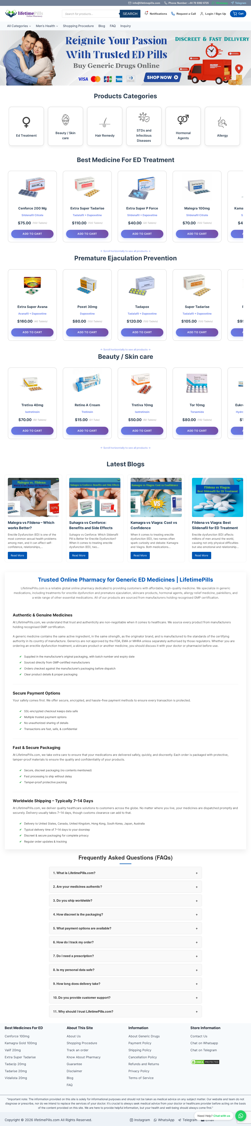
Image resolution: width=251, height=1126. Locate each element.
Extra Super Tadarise (87, 208)
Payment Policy (139, 1043)
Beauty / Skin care (65, 135)
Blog (101, 26)
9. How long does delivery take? (125, 983)
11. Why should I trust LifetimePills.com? (125, 1011)
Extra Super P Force (142, 208)
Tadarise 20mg (16, 1071)
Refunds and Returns (143, 1064)
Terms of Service (141, 1078)
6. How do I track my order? (125, 942)
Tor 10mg (197, 405)
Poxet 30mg (87, 307)
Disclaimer (74, 1071)
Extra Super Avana (32, 307)
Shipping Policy (139, 1050)
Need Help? (213, 1115)
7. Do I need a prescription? (125, 955)
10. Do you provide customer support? (125, 997)
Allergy (222, 135)
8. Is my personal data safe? (125, 969)
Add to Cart (32, 233)
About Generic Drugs (144, 1036)
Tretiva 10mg (142, 405)
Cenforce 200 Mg (32, 208)
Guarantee (74, 1064)
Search (130, 14)
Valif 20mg (13, 1050)
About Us (74, 1036)
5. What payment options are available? (125, 928)
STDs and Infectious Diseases (144, 135)
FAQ (113, 26)
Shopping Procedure (78, 26)
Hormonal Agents (183, 135)
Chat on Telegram (203, 1050)
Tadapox (142, 307)
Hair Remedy (105, 135)
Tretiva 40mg (32, 405)
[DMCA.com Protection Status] (218, 1062)
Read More (17, 555)
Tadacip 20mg (15, 1064)
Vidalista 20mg (16, 1078)
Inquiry (125, 26)
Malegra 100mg (197, 208)
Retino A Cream (87, 405)
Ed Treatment (26, 135)
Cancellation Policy (142, 1057)
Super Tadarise (197, 307)
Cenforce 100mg (17, 1036)
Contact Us (198, 1036)
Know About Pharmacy (84, 1057)
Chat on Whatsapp (204, 1043)
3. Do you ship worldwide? (125, 900)
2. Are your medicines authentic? (125, 886)
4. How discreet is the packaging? (125, 914)
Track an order (77, 1050)
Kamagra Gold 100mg (21, 1043)
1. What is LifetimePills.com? (125, 872)
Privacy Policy (138, 1071)
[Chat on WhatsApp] (240, 1115)
